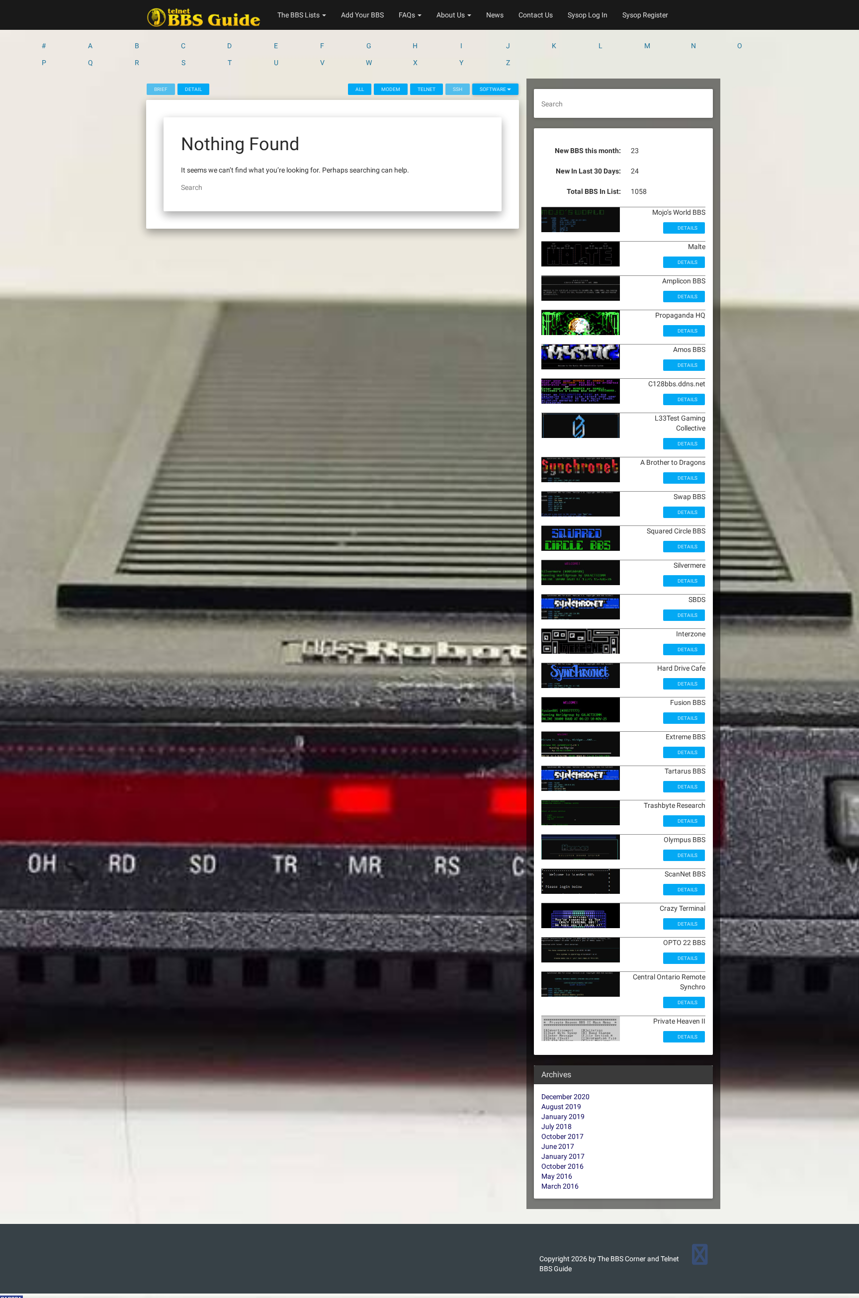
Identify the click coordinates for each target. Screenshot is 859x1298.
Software (493, 89)
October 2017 (562, 1136)
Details (687, 228)
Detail (193, 89)
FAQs (408, 15)
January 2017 (563, 1156)
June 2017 (557, 1146)
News (495, 15)
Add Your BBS (362, 15)
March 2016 (560, 1186)
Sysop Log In (587, 15)
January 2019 (563, 1117)
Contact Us (535, 15)
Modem (390, 89)
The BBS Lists (299, 15)
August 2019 (561, 1107)
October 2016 (562, 1166)
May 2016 (556, 1176)
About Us (451, 15)
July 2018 (556, 1126)
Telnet (426, 89)
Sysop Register (645, 15)
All (359, 89)
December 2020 (565, 1097)
